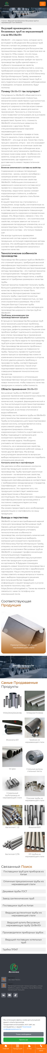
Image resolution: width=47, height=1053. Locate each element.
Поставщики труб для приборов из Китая (23, 873)
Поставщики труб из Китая (18, 905)
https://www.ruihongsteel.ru (14, 588)
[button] (41, 631)
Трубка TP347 (10, 949)
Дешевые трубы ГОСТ (15, 891)
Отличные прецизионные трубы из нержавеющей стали (23, 883)
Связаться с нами (41, 1048)
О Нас (29, 1047)
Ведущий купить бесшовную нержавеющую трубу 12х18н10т (23, 924)
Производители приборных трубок (23, 932)
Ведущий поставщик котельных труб (23, 941)
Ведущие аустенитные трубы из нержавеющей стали (23, 914)
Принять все (23, 1040)
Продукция (17, 1047)
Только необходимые (23, 1034)
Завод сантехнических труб (18, 898)
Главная (4, 21)
